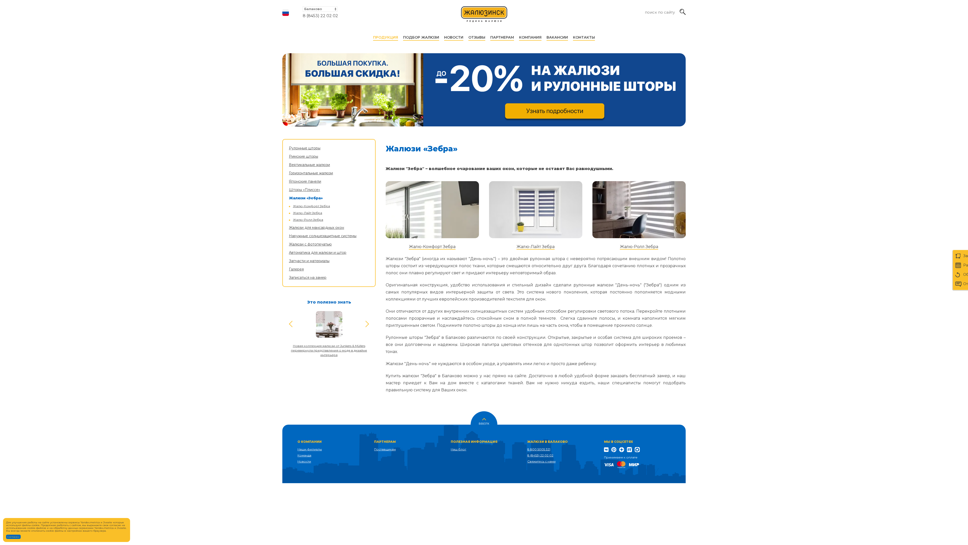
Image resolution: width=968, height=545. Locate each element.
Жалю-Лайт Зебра (307, 213)
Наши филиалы (309, 449)
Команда (304, 455)
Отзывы (476, 37)
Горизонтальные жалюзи (311, 173)
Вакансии (557, 37)
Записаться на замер (307, 277)
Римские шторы (303, 156)
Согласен (13, 536)
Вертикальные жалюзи (309, 164)
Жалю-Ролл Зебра (308, 220)
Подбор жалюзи (421, 37)
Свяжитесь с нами (541, 461)
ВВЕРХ (484, 423)
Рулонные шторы (304, 148)
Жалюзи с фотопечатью (310, 244)
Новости (453, 37)
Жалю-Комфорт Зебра (311, 206)
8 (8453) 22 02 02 (320, 15)
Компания (530, 37)
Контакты (584, 37)
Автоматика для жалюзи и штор (317, 252)
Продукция (385, 37)
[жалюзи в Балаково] (484, 16)
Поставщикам (385, 449)
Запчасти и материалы (309, 261)
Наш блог (458, 449)
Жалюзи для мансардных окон (316, 227)
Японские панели (305, 181)
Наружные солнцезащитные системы (322, 236)
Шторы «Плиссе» (304, 189)
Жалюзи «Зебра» (306, 198)
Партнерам (502, 37)
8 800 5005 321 (538, 449)
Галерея (296, 269)
